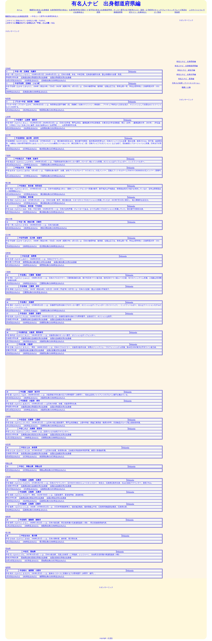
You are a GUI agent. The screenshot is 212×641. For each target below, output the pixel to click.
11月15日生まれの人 (14, 437)
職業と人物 (186, 87)
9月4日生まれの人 (13, 456)
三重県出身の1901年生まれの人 (35, 292)
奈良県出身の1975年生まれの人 (52, 456)
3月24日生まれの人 (13, 165)
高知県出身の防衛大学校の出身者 (34, 557)
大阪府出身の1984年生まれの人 (52, 398)
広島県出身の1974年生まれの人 (52, 489)
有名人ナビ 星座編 (186, 79)
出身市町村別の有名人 (59, 10)
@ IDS (110, 638)
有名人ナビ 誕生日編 (186, 70)
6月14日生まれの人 (13, 176)
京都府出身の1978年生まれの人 (52, 310)
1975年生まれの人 (30, 456)
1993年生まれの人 (30, 576)
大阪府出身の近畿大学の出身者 (31, 350)
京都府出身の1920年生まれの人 (52, 322)
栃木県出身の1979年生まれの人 (52, 149)
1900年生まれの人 (13, 92)
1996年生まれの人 (31, 165)
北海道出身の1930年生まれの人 (53, 80)
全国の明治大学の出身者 (56, 498)
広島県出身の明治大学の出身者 (31, 498)
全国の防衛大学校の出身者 (60, 557)
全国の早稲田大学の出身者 (60, 77)
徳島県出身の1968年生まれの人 (53, 526)
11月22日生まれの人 (14, 526)
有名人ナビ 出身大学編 (186, 74)
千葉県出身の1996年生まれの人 (52, 165)
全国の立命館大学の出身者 (60, 319)
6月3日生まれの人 (13, 265)
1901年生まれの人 (13, 292)
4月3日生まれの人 (13, 110)
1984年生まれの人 (31, 398)
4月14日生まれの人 (13, 410)
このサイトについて (197, 10)
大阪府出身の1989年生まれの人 (52, 353)
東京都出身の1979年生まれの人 (52, 194)
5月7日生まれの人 (13, 341)
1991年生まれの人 (30, 341)
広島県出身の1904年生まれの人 (35, 510)
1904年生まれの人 (13, 510)
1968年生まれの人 (30, 265)
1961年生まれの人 (30, 110)
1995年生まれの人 (31, 426)
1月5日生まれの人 (13, 576)
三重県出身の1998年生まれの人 (52, 283)
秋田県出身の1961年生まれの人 (52, 110)
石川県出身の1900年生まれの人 (52, 246)
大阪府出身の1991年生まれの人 (52, 341)
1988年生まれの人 (32, 437)
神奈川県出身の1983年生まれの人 (53, 228)
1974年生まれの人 (31, 489)
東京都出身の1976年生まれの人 (52, 203)
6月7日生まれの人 (13, 212)
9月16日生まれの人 (13, 194)
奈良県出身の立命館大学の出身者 (34, 453)
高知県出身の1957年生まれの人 (53, 560)
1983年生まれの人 (31, 228)
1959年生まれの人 (31, 410)
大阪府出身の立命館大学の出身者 (34, 338)
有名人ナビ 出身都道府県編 (186, 66)
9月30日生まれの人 (13, 398)
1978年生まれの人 (31, 176)
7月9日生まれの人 (13, 501)
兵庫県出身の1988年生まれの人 (53, 437)
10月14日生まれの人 (14, 560)
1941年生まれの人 (30, 501)
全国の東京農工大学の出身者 (65, 262)
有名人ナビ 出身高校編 (186, 61)
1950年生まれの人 (30, 212)
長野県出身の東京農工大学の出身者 (37, 262)
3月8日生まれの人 (13, 353)
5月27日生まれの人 (13, 489)
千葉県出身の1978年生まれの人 (52, 176)
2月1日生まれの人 (13, 542)
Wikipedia (132, 71)
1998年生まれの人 (30, 283)
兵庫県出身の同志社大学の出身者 (34, 434)
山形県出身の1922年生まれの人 (52, 128)
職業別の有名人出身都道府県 (16, 16)
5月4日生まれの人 (13, 322)
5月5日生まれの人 (13, 470)
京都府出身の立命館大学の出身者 (34, 319)
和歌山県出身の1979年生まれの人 (53, 470)
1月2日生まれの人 (13, 283)
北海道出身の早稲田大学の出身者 (34, 77)
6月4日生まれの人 (13, 149)
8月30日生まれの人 (13, 228)
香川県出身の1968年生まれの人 (52, 542)
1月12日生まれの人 (13, 203)
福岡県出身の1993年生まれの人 (52, 576)
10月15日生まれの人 (14, 80)
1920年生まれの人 (30, 322)
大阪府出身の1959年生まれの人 (52, 410)
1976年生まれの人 (31, 203)
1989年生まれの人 (30, 353)
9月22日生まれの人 (13, 310)
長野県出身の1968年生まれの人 (52, 265)
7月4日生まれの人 (13, 246)
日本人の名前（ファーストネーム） (186, 83)
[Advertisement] (71, 47)
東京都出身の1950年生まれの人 (52, 212)
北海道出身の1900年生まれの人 (35, 92)
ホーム (19, 10)
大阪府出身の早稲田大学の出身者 (34, 407)
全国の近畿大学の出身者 (56, 350)
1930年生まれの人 (32, 80)
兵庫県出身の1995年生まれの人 (52, 426)
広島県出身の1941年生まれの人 (52, 501)
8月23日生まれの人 (13, 128)
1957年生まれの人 (32, 560)
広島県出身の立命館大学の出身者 (34, 486)
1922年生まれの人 (31, 128)
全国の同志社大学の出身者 (60, 434)
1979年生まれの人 (30, 149)
